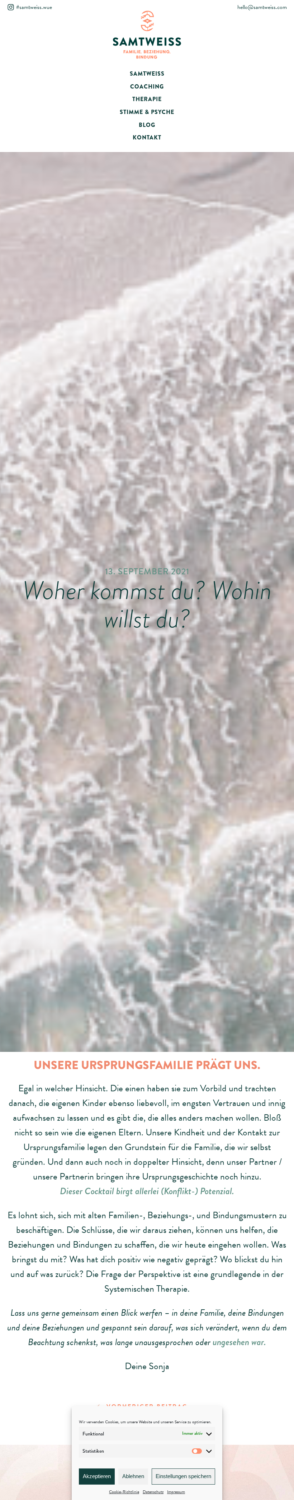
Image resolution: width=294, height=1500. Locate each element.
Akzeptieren (97, 1476)
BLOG (147, 125)
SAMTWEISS (147, 74)
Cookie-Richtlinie (124, 1492)
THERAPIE (147, 99)
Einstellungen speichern (183, 1476)
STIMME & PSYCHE (147, 112)
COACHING (147, 86)
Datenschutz (153, 1492)
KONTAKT (147, 137)
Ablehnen (133, 1476)
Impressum (176, 1492)
